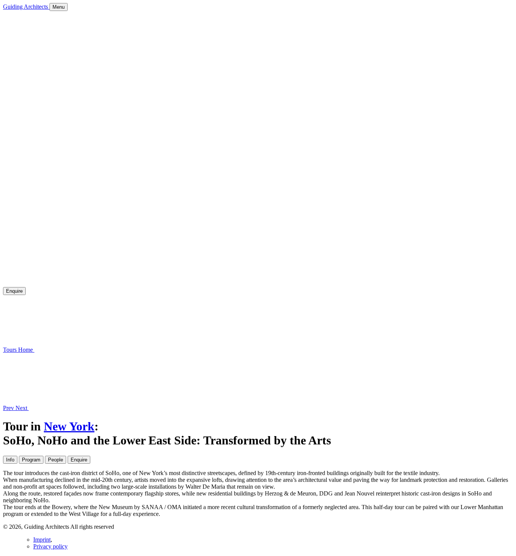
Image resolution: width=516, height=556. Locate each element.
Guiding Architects (26, 6)
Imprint (42, 539)
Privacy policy (50, 546)
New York (69, 426)
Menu (59, 7)
